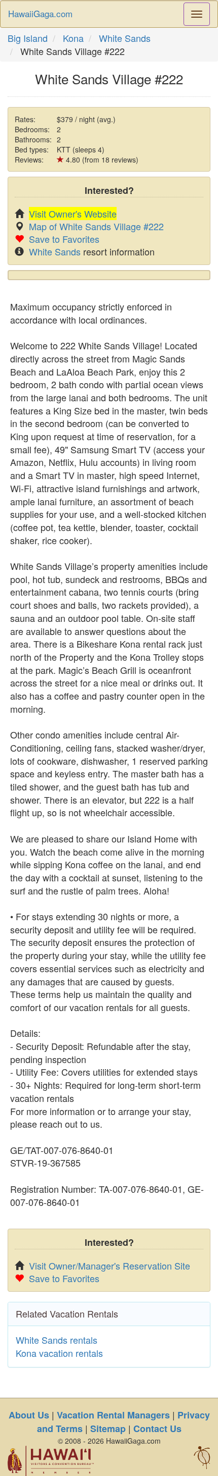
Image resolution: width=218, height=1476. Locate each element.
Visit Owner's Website (73, 213)
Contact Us (157, 1428)
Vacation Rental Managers (113, 1414)
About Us (29, 1414)
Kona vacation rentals (59, 1352)
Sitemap (108, 1428)
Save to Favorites (64, 238)
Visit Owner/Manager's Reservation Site (109, 1265)
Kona (73, 37)
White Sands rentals (56, 1339)
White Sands (125, 37)
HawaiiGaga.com (40, 13)
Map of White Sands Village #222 (96, 226)
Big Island (28, 37)
